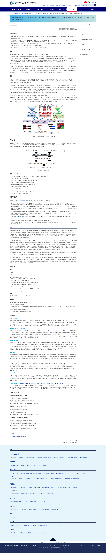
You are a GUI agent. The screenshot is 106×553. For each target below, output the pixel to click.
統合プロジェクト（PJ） (26, 465)
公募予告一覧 (15, 493)
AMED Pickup (27, 525)
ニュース (15, 13)
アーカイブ (59, 525)
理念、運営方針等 (30, 457)
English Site (93, 2)
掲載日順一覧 (50, 493)
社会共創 (28, 478)
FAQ (26, 501)
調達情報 (44, 5)
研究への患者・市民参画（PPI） (40, 478)
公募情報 (12, 484)
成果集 (34, 525)
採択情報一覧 (33, 493)
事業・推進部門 (83, 457)
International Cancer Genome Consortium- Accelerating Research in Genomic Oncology (39, 383)
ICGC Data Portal (21, 200)
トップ (11, 13)
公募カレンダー (34, 487)
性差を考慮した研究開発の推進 (72, 478)
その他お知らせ (45, 509)
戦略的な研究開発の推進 (56, 478)
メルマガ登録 (77, 5)
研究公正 (21, 478)
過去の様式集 (42, 501)
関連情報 (75, 487)
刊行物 (12, 521)
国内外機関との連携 (72, 457)
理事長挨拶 (13, 457)
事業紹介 (12, 462)
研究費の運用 (33, 501)
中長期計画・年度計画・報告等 (44, 457)
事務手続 (12, 498)
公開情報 (58, 5)
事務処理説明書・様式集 (48, 487)
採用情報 (52, 5)
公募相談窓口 (23, 487)
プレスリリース (21, 13)
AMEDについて (14, 454)
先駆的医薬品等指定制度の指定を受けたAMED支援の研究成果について (73, 473)
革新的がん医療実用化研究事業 (19, 436)
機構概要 (21, 457)
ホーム (12, 449)
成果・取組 (13, 469)
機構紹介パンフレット (16, 525)
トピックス (23, 509)
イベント (12, 513)
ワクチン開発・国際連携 (40, 465)
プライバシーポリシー (54, 547)
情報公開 (14, 478)
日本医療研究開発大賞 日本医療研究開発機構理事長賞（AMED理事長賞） (37, 473)
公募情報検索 (14, 487)
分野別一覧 (41, 493)
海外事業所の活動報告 (59, 457)
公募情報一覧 (24, 493)
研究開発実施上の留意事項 (64, 487)
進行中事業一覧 (14, 465)
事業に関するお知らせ (34, 509)
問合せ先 (70, 5)
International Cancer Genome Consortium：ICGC (53, 330)
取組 (12, 476)
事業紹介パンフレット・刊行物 (46, 525)
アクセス (64, 5)
